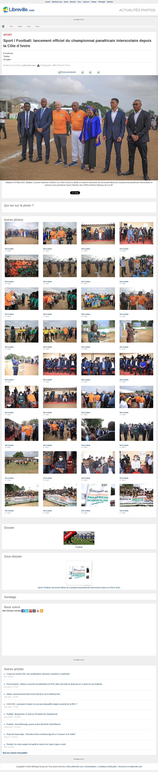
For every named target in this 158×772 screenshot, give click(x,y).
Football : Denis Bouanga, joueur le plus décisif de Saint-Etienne (34, 724)
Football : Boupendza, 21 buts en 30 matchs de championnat (32, 714)
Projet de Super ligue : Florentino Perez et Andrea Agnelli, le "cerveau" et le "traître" (41, 734)
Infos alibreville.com (75, 767)
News (79, 2)
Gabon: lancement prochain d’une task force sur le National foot (33, 694)
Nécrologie (101, 2)
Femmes (93, 2)
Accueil (47, 2)
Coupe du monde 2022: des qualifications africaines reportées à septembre (38, 674)
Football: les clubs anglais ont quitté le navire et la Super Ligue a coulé (36, 744)
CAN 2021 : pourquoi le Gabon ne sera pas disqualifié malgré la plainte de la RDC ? (42, 704)
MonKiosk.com (57, 2)
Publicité (110, 2)
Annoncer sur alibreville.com (130, 767)
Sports (66, 2)
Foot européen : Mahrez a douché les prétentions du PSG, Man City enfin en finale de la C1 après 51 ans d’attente (54, 684)
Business (73, 2)
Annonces (86, 2)
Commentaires (90, 767)
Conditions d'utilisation (107, 767)
